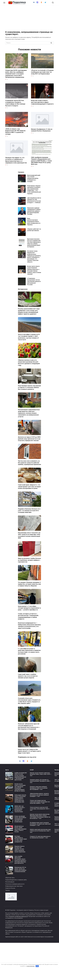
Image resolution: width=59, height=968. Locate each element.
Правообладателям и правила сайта (16, 879)
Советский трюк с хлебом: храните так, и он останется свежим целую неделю (27, 676)
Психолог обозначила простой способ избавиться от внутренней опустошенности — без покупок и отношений (29, 726)
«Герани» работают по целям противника (34, 229)
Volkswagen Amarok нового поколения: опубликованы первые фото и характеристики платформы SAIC (20, 798)
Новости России (10, 888)
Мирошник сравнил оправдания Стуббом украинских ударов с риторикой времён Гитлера (33, 211)
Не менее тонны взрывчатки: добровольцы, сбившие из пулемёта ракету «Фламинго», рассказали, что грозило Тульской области (34, 256)
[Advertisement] (29, 18)
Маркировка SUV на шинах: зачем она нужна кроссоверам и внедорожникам (20, 869)
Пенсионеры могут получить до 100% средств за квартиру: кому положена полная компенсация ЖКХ (29, 535)
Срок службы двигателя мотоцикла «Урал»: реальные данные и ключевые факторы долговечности (20, 860)
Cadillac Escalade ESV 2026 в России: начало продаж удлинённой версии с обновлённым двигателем (21, 776)
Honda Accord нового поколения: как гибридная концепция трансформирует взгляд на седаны (20, 787)
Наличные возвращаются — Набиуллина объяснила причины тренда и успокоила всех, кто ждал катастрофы (29, 625)
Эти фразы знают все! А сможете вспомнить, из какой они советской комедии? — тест (40, 824)
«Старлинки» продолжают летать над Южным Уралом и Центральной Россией (34, 281)
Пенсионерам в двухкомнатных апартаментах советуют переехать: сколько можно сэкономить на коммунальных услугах (29, 413)
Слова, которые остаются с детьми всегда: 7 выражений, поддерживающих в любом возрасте (28, 616)
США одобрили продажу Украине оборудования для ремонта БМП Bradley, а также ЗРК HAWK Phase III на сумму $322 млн (41, 161)
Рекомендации (9, 882)
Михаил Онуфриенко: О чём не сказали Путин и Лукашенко (41, 130)
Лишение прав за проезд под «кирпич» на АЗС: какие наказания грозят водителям (20, 849)
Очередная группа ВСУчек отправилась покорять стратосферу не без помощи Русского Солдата (15, 103)
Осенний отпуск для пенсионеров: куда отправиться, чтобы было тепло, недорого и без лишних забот (29, 700)
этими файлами (31, 966)
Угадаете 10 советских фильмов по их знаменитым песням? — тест (40, 837)
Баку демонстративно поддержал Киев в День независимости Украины (33, 221)
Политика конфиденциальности (14, 884)
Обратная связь (10, 877)
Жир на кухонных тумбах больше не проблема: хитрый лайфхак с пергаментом (29, 560)
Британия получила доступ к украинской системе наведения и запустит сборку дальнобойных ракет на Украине (34, 243)
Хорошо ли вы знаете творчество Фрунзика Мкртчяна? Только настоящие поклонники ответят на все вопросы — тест (40, 816)
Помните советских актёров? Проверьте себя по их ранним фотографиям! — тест (38, 788)
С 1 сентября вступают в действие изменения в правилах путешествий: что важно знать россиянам (29, 651)
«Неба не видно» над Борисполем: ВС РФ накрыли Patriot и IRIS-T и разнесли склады (15, 131)
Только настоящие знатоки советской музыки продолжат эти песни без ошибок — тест (40, 802)
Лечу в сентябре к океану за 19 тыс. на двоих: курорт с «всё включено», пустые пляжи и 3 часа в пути (29, 337)
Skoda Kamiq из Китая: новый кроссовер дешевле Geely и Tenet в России (20, 829)
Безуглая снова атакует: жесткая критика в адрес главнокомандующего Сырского (42, 102)
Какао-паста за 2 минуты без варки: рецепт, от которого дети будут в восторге (29, 751)
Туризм (7, 890)
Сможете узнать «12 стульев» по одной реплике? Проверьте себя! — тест (40, 781)
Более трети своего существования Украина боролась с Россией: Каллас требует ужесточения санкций (34, 270)
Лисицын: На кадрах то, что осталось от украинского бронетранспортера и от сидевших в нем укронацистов (16, 160)
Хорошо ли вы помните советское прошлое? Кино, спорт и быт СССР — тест (40, 774)
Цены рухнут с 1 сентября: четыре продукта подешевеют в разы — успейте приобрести (29, 607)
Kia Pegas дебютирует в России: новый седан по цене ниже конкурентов (21, 839)
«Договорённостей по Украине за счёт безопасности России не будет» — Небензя (34, 200)
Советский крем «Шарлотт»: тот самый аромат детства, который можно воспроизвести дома (29, 486)
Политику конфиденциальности (18, 916)
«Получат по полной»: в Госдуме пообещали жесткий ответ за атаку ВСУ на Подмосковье (42, 72)
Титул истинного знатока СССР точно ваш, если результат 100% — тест (40, 809)
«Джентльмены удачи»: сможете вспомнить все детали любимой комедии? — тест (39, 795)
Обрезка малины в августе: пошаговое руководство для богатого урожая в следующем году (29, 362)
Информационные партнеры (14, 886)
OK (37, 966)
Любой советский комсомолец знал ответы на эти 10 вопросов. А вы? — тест (40, 831)
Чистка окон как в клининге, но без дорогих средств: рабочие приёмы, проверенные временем (29, 462)
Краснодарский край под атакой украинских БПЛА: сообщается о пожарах (33, 178)
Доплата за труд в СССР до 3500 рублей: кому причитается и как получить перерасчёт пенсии (29, 438)
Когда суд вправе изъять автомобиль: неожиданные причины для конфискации (20, 819)
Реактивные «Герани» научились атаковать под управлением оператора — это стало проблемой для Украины (34, 189)
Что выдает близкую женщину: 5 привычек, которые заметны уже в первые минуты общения (29, 584)
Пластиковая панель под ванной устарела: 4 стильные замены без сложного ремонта (29, 387)
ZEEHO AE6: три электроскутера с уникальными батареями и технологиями (20, 808)
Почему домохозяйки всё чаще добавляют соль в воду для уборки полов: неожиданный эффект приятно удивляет (29, 311)
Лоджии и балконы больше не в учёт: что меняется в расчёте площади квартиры (29, 510)
